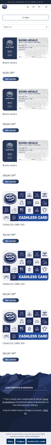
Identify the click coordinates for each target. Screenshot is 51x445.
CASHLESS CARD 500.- (14, 343)
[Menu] (46, 6)
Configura (20, 441)
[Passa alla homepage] (4, 6)
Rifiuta (10, 441)
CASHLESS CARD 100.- (14, 224)
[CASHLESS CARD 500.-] (25, 325)
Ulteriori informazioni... (33, 436)
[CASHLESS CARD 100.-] (25, 206)
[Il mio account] (28, 6)
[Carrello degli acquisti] (23, 6)
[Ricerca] (33, 6)
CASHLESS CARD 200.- (14, 283)
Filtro (26, 17)
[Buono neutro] (25, 48)
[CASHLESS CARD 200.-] (25, 266)
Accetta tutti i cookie (36, 441)
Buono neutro (10, 62)
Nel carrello (10, 79)
